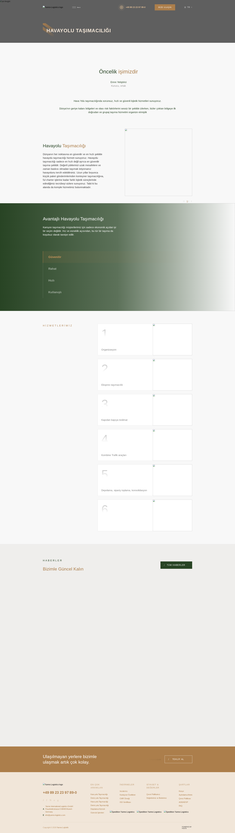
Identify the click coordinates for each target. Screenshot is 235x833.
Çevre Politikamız (153, 794)
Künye (181, 791)
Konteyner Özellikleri (127, 795)
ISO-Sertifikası (125, 802)
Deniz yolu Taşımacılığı (99, 798)
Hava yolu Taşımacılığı (99, 802)
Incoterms (123, 791)
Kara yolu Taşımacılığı (99, 794)
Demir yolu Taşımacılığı (100, 805)
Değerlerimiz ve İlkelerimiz (157, 798)
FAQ (180, 806)
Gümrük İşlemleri (97, 813)
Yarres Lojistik (62, 827)
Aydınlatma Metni (185, 795)
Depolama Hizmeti (98, 809)
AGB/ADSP (183, 802)
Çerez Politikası (185, 798)
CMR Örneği (124, 798)
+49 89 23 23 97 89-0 (60, 792)
